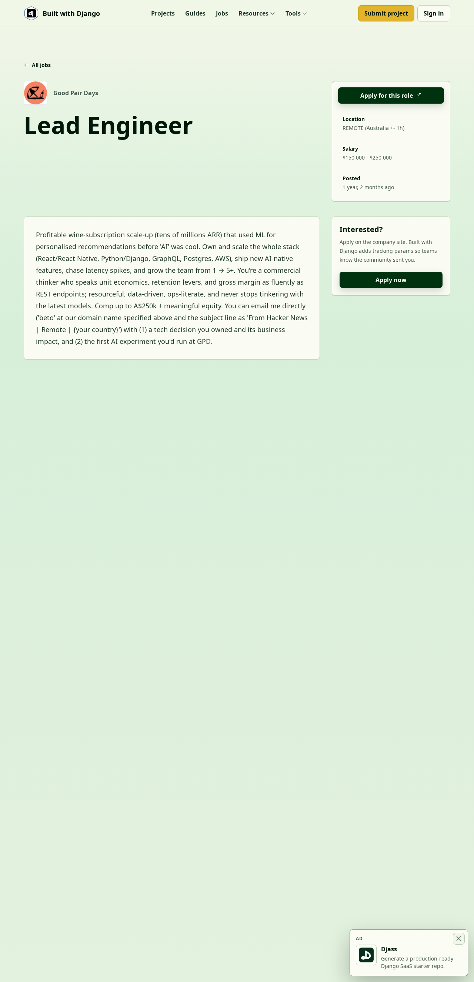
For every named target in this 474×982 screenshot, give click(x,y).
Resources (253, 13)
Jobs (222, 13)
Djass (389, 949)
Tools (293, 13)
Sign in (434, 13)
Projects (163, 13)
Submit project (386, 13)
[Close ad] (459, 939)
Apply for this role (386, 95)
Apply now (391, 280)
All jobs (41, 64)
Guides (195, 13)
